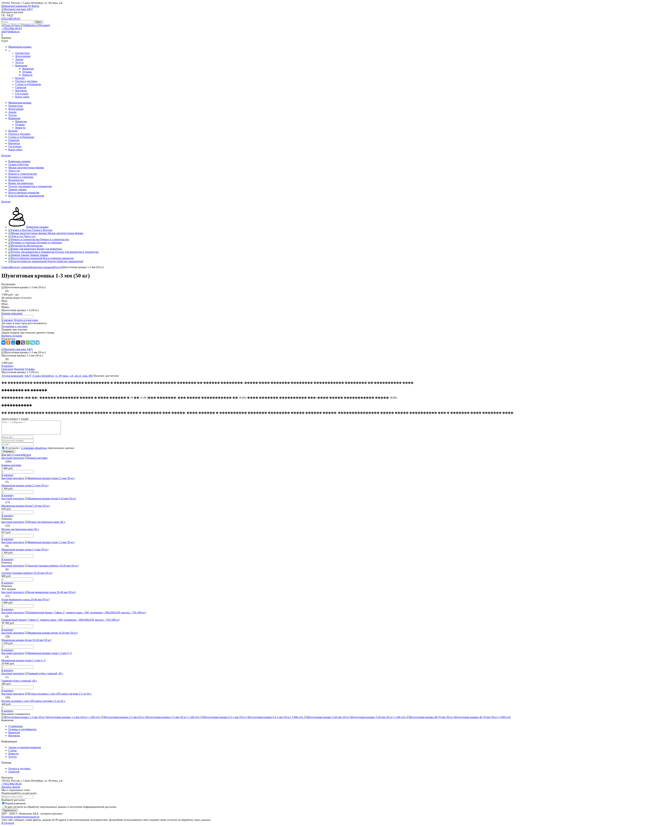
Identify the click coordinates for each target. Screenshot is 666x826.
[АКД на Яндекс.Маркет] (6, 25)
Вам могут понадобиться (16, 454)
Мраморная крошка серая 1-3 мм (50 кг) (24, 549)
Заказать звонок (10, 786)
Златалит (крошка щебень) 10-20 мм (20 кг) (26, 572)
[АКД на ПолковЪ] (43, 25)
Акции (19, 59)
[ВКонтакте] (3, 342)
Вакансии (28, 68)
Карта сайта (22, 96)
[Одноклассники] (8, 342)
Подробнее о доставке (14, 326)
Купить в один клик (26, 320)
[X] (18, 342)
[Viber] (23, 342)
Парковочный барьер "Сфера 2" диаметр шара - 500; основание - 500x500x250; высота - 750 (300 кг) (60, 619)
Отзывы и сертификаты (22, 729)
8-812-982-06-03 (10, 18)
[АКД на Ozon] (15, 25)
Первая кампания (15, 803)
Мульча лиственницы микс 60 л (20, 529)
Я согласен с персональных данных (40, 447)
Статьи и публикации (28, 84)
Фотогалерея (22, 56)
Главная (6, 267)
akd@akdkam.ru (10, 31)
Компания (21, 65)
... (9, 49)
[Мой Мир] (13, 342)
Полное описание (11, 313)
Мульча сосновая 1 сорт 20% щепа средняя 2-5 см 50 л (33, 700)
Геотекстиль (22, 53)
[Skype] (33, 342)
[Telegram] (37, 342)
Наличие (19, 369)
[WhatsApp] (28, 342)
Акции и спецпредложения (24, 747)
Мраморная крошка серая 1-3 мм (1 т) (23, 660)
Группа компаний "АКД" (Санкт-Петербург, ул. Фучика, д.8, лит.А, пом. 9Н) (47, 375)
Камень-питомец (11, 465)
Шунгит (57, 267)
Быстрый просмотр (12, 457)
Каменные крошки (41, 267)
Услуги (19, 62)
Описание (7, 369)
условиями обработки (34, 447)
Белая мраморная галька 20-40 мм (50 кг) (25, 599)
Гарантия (20, 87)
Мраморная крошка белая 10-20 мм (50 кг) (26, 640)
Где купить (21, 93)
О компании (15, 726)
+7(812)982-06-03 (11, 28)
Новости (27, 74)
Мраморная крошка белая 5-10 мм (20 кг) (25, 505)
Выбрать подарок (11, 335)
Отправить (8, 451)
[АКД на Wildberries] (28, 25)
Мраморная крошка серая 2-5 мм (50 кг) (24, 485)
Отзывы (27, 71)
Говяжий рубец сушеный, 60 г (19, 680)
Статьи (12, 750)
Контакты (21, 90)
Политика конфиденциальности (20, 816)
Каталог (20, 78)
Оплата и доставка (26, 81)
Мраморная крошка (19, 46)
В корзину (7, 320)
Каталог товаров (20, 267)
